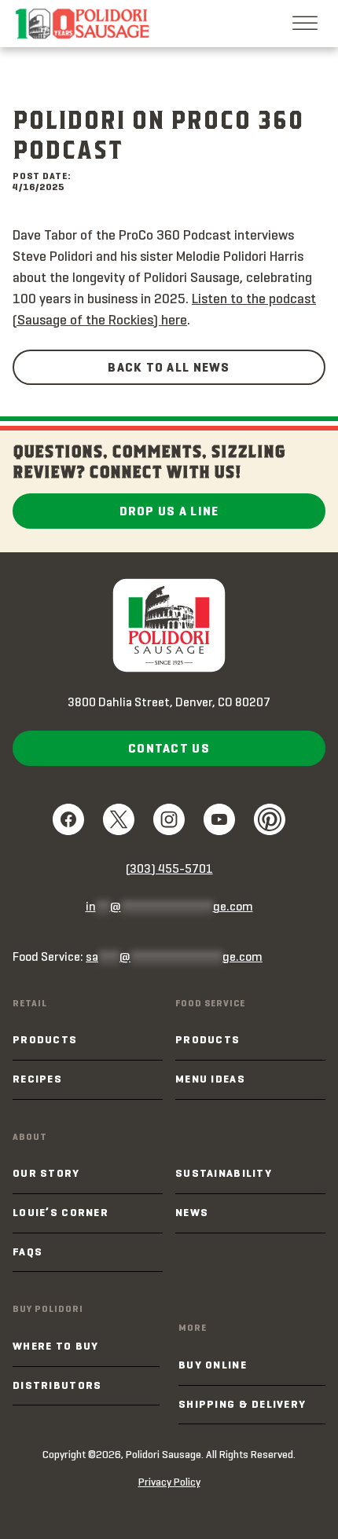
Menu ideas (210, 1079)
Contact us (169, 748)
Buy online (212, 1365)
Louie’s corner (60, 1212)
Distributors (57, 1385)
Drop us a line (169, 511)
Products (45, 1039)
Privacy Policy (169, 1482)
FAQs (27, 1252)
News (191, 1212)
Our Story (46, 1173)
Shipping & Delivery (242, 1404)
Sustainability (223, 1173)
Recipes (37, 1079)
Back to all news (169, 367)
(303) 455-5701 (169, 868)
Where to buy (55, 1346)
